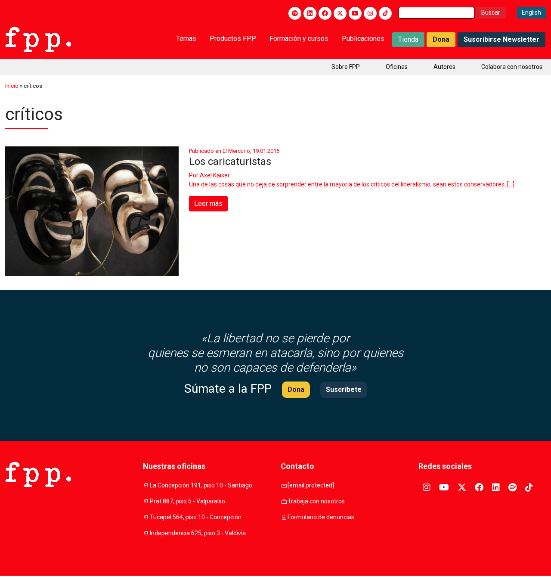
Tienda (408, 39)
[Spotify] (294, 13)
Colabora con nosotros (511, 66)
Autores (444, 66)
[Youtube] (355, 13)
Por (209, 175)
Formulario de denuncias (321, 517)
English (531, 12)
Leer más (208, 203)
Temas (186, 38)
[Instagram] (370, 13)
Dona (441, 39)
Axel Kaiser (215, 175)
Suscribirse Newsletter (501, 39)
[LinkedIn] (309, 13)
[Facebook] (325, 13)
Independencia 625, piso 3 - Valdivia (198, 533)
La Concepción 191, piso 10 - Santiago (201, 485)
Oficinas (397, 66)
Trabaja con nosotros (316, 501)
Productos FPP (233, 38)
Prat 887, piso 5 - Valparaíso (187, 501)
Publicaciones (363, 38)
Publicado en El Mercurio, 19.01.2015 (234, 151)
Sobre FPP (345, 66)
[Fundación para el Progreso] (38, 38)
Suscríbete (344, 389)
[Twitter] (340, 13)
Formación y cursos (298, 38)
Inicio (12, 86)
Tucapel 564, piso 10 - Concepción (195, 517)
